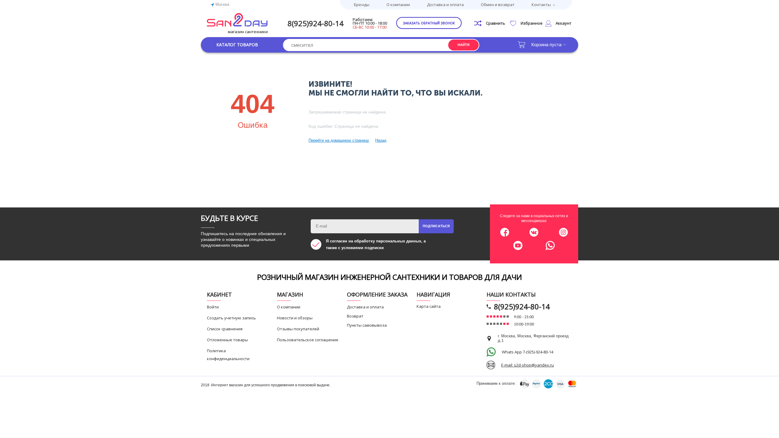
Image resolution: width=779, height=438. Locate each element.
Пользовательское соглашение (307, 339)
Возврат (355, 316)
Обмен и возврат (498, 4)
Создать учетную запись (231, 318)
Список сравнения (225, 329)
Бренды (361, 4)
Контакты (541, 4)
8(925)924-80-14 (316, 23)
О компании (398, 4)
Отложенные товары (227, 339)
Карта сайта (429, 306)
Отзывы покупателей (298, 329)
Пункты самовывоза (367, 325)
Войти (213, 307)
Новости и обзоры (295, 318)
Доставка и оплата (445, 4)
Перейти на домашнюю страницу (339, 140)
